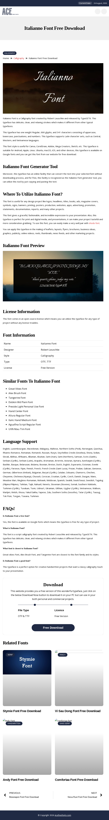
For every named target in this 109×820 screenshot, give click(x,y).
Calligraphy (9, 53)
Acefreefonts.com (63, 815)
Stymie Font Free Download (22, 711)
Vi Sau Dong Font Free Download (77, 711)
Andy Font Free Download (21, 780)
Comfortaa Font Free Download (76, 780)
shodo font (94, 223)
